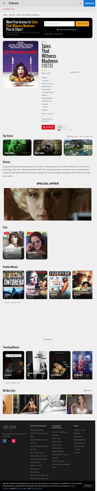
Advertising (78, 436)
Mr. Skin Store (79, 446)
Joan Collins (9, 152)
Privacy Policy (48, 34)
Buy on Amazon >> (48, 115)
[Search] (80, 3)
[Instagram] (13, 441)
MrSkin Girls (9, 9)
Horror (50, 84)
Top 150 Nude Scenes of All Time (39, 441)
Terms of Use (59, 34)
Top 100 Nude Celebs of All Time (39, 447)
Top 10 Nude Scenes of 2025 (38, 434)
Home (5, 15)
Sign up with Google (68, 29)
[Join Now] (89, 3)
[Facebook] (4, 441)
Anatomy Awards (36, 430)
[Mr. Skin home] (13, 3)
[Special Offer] (47, 204)
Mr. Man (77, 449)
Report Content (58, 461)
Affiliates (77, 433)
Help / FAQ (56, 438)
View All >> (88, 390)
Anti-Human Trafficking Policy (61, 465)
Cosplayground (79, 440)
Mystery (45, 84)
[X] (9, 441)
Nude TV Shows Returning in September (36, 469)
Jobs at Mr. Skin (80, 443)
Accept (88, 486)
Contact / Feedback (59, 432)
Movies (12, 15)
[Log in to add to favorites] (21, 234)
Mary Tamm (39, 152)
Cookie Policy (57, 448)
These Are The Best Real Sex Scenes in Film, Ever (39, 476)
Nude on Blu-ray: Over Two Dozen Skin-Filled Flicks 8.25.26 (38, 459)
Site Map (55, 435)
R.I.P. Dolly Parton (37, 453)
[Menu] (4, 3)
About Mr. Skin (79, 430)
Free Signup (82, 24)
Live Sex (77, 453)
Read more (7, 176)
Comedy (45, 81)
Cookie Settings (58, 451)
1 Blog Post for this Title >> (47, 120)
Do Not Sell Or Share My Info (60, 456)
